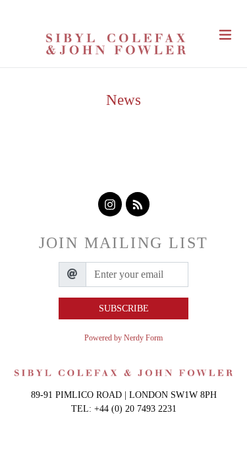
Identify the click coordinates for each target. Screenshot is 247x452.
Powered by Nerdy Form (123, 337)
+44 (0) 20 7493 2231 (135, 409)
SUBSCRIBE (124, 308)
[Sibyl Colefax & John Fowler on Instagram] (110, 204)
